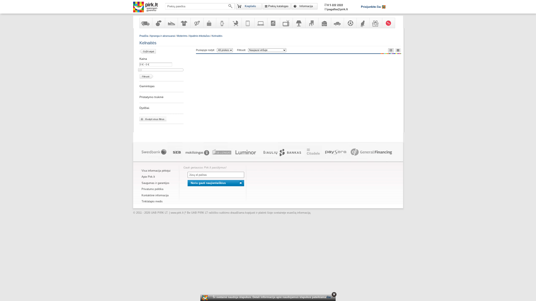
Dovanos (376, 23)
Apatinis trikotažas (199, 35)
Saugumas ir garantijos (155, 183)
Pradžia (143, 35)
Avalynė (171, 23)
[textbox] (200, 6)
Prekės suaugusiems (197, 23)
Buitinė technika (273, 23)
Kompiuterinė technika (261, 23)
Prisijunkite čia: (371, 6)
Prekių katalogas (278, 6)
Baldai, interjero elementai (312, 23)
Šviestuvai (299, 23)
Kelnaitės (217, 35)
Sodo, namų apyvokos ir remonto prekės (324, 23)
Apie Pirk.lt (148, 176)
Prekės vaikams (235, 23)
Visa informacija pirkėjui (156, 170)
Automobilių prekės (337, 23)
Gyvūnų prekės (363, 23)
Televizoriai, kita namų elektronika (286, 23)
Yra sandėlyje (146, 23)
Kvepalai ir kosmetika (158, 23)
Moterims (182, 35)
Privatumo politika (152, 189)
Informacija (306, 6)
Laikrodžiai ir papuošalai (222, 23)
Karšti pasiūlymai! (389, 23)
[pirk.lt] (205, 297)
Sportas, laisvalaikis (350, 23)
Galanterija (210, 23)
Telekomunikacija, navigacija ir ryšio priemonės (248, 23)
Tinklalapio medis (152, 201)
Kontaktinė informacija (155, 195)
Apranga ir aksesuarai (184, 23)
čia (329, 297)
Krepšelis (250, 6)
